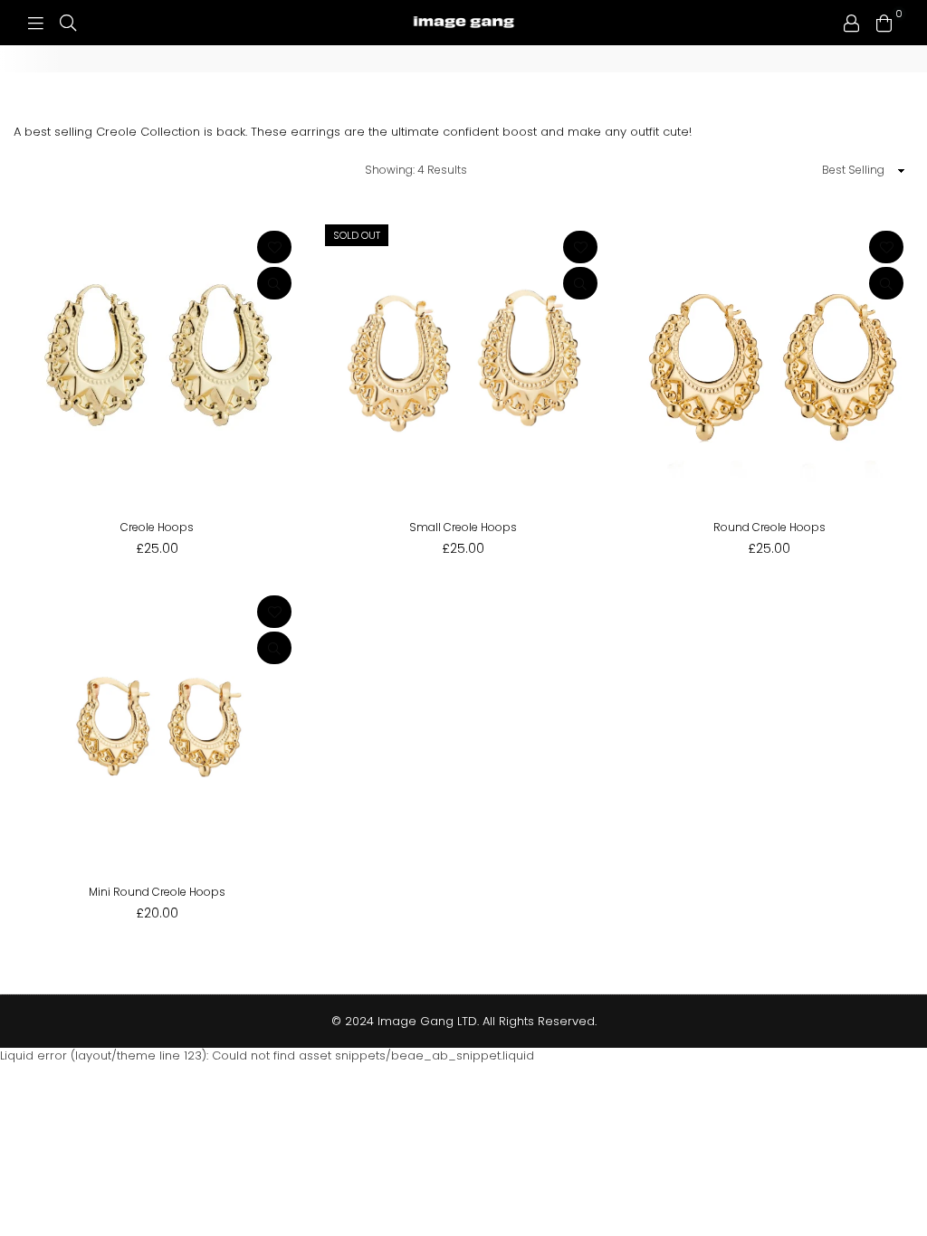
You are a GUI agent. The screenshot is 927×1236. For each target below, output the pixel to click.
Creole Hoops (157, 527)
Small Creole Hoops (463, 527)
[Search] (68, 22)
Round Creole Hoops (769, 527)
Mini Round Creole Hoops (157, 891)
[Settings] (851, 22)
